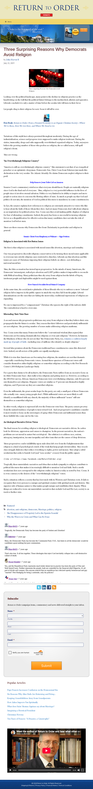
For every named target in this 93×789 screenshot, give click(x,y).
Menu (10, 22)
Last (9, 634)
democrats (32, 510)
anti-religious (21, 510)
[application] (46, 751)
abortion (11, 510)
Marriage (42, 510)
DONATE (46, 15)
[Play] (10, 770)
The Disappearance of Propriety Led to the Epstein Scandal (32, 513)
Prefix (10, 619)
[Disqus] (46, 552)
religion (58, 510)
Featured (11, 506)
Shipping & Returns (27, 785)
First (9, 627)
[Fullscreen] (82, 770)
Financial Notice (51, 785)
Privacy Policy (40, 785)
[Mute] (79, 770)
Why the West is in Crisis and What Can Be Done (28, 517)
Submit (46, 666)
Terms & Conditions (65, 785)
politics (50, 510)
